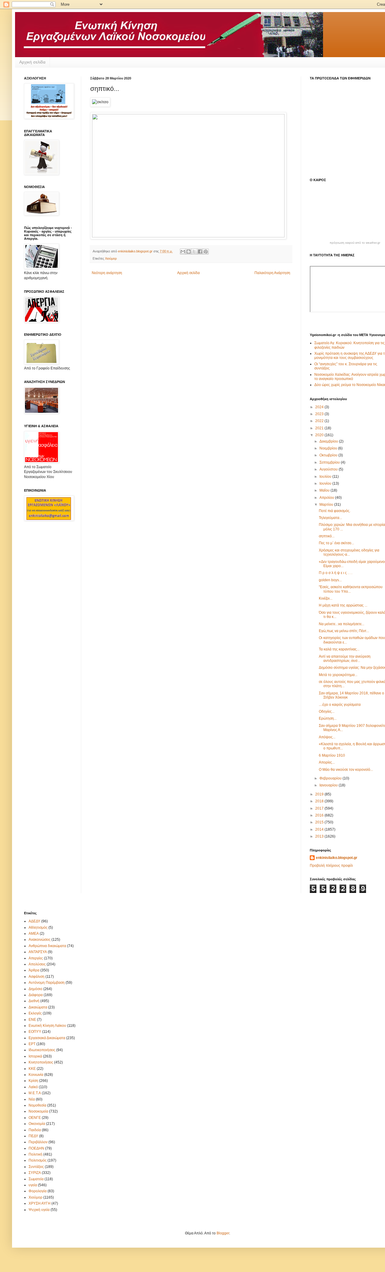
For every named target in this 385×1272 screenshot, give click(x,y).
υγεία (33, 1185)
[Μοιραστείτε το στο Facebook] (200, 252)
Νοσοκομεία (38, 1111)
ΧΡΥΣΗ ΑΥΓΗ (40, 1203)
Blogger (223, 1233)
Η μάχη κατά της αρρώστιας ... (343, 605)
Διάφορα (36, 995)
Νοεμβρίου (328, 448)
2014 (320, 829)
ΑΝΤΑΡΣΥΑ (38, 952)
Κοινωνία (36, 1075)
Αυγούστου (329, 469)
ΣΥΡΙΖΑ (35, 1173)
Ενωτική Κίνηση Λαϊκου (47, 1025)
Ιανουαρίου (329, 785)
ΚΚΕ (32, 1069)
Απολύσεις (37, 964)
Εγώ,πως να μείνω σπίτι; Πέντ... (344, 631)
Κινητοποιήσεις (41, 1062)
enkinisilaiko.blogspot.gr (336, 858)
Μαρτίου (326, 504)
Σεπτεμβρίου (330, 462)
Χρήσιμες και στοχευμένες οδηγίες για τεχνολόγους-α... (349, 552)
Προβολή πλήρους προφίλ (331, 865)
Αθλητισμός (38, 927)
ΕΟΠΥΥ (35, 1032)
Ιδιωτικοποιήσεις (42, 1050)
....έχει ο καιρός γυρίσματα (340, 704)
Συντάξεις (36, 1167)
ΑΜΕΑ (34, 933)
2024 (320, 407)
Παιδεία (35, 1130)
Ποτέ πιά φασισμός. (334, 511)
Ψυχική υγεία (39, 1210)
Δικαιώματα (38, 1007)
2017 (320, 808)
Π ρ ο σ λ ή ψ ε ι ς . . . (335, 573)
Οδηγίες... (326, 711)
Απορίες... (327, 762)
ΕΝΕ (32, 1019)
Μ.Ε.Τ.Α (35, 1093)
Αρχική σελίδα (32, 62)
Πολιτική (35, 1154)
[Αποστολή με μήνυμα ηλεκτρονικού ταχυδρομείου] (183, 252)
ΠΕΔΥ (33, 1136)
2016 (320, 815)
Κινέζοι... (325, 598)
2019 (320, 794)
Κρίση (33, 1081)
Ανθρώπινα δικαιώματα (47, 946)
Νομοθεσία (37, 1105)
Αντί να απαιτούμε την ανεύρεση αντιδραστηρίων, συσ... (345, 658)
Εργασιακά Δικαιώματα (47, 1038)
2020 (320, 435)
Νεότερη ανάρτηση (107, 273)
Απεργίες (36, 958)
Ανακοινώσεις (40, 939)
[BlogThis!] (189, 252)
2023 (320, 414)
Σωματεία (36, 1179)
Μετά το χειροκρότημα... (338, 675)
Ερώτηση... (328, 718)
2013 (320, 836)
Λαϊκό (33, 1087)
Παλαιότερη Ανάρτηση (272, 273)
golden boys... (330, 580)
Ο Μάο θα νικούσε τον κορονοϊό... (346, 769)
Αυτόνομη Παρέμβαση (47, 982)
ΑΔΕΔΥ (34, 921)
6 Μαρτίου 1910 (332, 755)
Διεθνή (34, 1001)
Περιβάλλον (38, 1142)
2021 (320, 428)
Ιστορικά (35, 1056)
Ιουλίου (325, 476)
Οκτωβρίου (328, 455)
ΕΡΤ (32, 1044)
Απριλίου (327, 498)
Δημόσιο (35, 989)
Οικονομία (37, 1124)
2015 (320, 822)
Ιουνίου (325, 483)
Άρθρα (34, 970)
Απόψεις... (327, 737)
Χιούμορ (111, 258)
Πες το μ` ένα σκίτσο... (336, 543)
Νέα (32, 1099)
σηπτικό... (326, 536)
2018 (320, 801)
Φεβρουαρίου (331, 778)
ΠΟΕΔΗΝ (36, 1148)
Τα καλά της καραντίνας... (339, 649)
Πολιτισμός (38, 1160)
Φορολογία (38, 1191)
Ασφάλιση (37, 976)
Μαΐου (325, 490)
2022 (320, 421)
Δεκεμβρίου (329, 441)
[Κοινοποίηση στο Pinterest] (206, 252)
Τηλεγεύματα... (330, 518)
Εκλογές (35, 1013)
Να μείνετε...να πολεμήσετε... (341, 624)
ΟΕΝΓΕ (35, 1118)
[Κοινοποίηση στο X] (194, 252)
